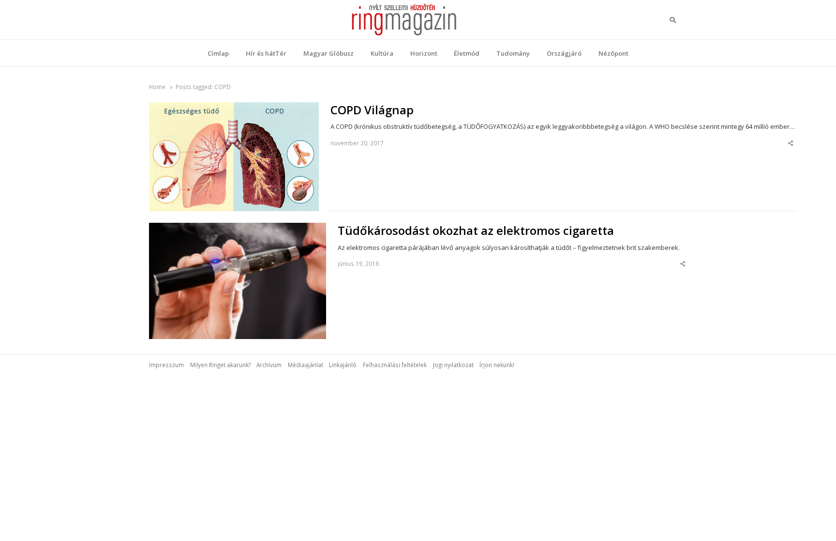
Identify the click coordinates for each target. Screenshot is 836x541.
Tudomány (513, 53)
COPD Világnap (372, 110)
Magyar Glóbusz (328, 53)
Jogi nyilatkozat (453, 365)
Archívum (269, 365)
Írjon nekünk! (496, 365)
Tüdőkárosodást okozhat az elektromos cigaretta (476, 230)
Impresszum (166, 365)
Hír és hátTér (266, 53)
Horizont (423, 53)
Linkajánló (343, 365)
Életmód (466, 53)
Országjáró (564, 53)
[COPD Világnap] (234, 108)
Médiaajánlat (305, 365)
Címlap (218, 53)
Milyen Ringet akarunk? (220, 365)
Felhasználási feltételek (395, 365)
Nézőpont (613, 53)
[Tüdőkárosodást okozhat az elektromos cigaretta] (237, 228)
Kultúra (382, 53)
